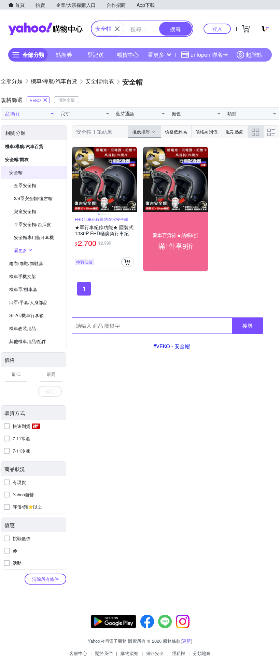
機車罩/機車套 (23, 289)
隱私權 (178, 653)
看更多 (156, 54)
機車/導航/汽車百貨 (24, 146)
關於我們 (104, 653)
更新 (186, 641)
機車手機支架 (22, 276)
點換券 (64, 54)
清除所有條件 (45, 579)
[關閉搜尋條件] (117, 29)
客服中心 (78, 653)
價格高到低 (206, 131)
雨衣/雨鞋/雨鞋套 (26, 263)
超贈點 (254, 54)
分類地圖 (202, 653)
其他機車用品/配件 (27, 341)
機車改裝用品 (22, 328)
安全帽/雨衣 (17, 159)
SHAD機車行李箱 (26, 315)
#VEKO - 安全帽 (171, 346)
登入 (217, 28)
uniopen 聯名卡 (209, 54)
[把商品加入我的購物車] (127, 262)
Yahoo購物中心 (45, 29)
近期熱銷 (234, 131)
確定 (49, 391)
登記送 (95, 54)
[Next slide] (132, 179)
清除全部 (66, 100)
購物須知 (129, 653)
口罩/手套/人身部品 (28, 302)
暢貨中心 (128, 54)
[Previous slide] (76, 179)
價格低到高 (176, 131)
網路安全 (155, 653)
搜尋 (247, 325)
